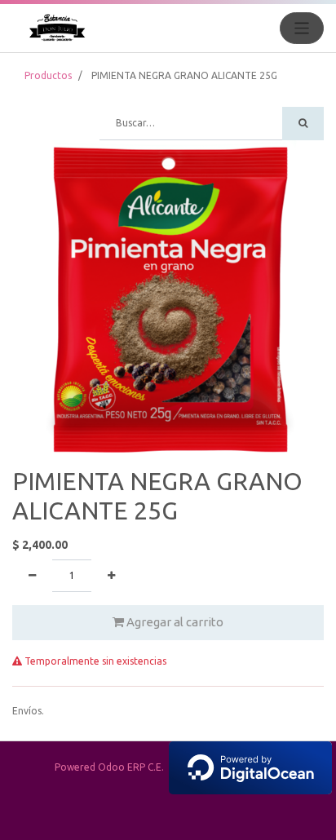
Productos (48, 75)
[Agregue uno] (111, 575)
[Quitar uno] (32, 575)
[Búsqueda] (303, 123)
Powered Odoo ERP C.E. (112, 767)
